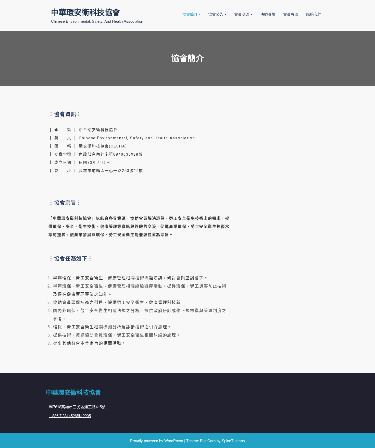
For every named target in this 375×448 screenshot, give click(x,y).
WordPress (173, 440)
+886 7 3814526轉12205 (70, 415)
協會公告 (215, 14)
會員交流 (241, 14)
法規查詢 (268, 14)
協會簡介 (190, 14)
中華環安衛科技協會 (85, 11)
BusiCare (208, 440)
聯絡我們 (313, 14)
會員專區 (290, 14)
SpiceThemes (233, 440)
